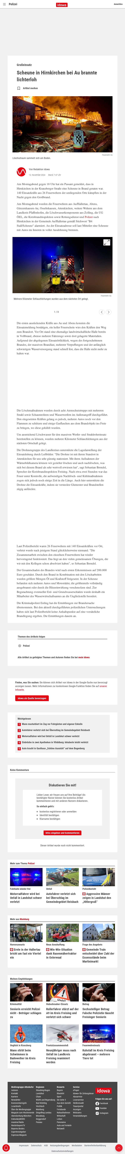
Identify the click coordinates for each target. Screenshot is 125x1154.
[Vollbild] (106, 242)
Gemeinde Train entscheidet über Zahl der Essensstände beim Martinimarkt (98, 955)
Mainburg (24, 919)
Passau (39, 1122)
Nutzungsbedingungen (59, 1145)
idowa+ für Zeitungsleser (83, 1093)
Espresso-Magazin (19, 1135)
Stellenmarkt (78, 1103)
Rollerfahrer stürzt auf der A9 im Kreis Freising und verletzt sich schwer (62, 1013)
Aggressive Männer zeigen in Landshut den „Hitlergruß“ (96, 898)
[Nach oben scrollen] (119, 1147)
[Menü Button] (4, 4)
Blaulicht (60, 1093)
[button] (101, 312)
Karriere (14, 1096)
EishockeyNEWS (18, 1119)
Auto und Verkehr (64, 1125)
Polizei (13, 4)
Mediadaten (77, 1145)
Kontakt (14, 1093)
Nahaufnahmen (63, 1112)
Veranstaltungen (80, 1116)
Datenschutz (36, 1145)
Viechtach (40, 1106)
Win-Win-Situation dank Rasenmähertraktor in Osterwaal (61, 953)
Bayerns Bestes (17, 1128)
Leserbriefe (16, 1106)
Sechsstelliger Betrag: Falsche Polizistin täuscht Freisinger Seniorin (98, 1013)
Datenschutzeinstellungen (62, 1151)
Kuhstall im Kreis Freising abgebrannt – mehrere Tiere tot (98, 1054)
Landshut (40, 1093)
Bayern (60, 1090)
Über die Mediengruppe (21, 1109)
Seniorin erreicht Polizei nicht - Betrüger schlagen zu (25, 1013)
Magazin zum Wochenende (22, 1112)
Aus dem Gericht (64, 1103)
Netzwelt (60, 1128)
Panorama (61, 1122)
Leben (59, 1119)
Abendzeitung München (21, 1116)
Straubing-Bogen (43, 1090)
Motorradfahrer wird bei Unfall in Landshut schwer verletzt (50, 736)
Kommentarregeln (19, 1103)
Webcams (77, 1112)
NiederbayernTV (18, 1125)
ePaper (76, 1090)
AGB (46, 1145)
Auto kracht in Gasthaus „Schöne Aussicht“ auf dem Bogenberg (53, 748)
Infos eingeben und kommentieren (62, 832)
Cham (38, 1096)
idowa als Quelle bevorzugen (32, 698)
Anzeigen (77, 1109)
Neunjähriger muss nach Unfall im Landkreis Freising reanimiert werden (61, 1056)
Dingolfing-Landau (43, 1112)
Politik (59, 1106)
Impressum (24, 1145)
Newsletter (15, 1100)
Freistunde (61, 1109)
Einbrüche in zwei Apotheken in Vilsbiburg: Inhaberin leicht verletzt (55, 742)
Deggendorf (41, 1119)
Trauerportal (78, 1106)
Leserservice (78, 1100)
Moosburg (40, 1116)
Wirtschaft (61, 1116)
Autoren (14, 1090)
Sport (59, 1096)
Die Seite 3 (61, 1100)
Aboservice (77, 1096)
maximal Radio (17, 1122)
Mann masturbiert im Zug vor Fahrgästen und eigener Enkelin (52, 724)
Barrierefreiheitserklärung (95, 1145)
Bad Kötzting (41, 1103)
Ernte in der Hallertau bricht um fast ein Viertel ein (25, 953)
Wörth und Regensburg (45, 1100)
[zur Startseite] (104, 1089)
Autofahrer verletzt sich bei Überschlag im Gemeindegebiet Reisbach (56, 730)
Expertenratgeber (18, 1132)
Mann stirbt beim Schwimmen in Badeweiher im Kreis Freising (23, 1056)
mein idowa (84, 657)
